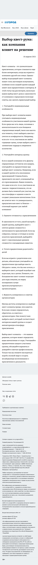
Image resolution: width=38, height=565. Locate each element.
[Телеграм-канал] (9, 396)
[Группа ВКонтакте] (3, 396)
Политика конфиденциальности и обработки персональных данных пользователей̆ (15, 419)
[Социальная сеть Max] (3, 400)
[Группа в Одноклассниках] (6, 396)
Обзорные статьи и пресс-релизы (11, 380)
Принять (31, 33)
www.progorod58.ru (17, 439)
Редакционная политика (9, 411)
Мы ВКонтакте (5, 28)
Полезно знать (6, 384)
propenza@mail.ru (7, 447)
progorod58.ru (7, 474)
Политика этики (6, 415)
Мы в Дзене (24, 28)
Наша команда (6, 424)
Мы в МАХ (15, 28)
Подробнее (6, 533)
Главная (4, 431)
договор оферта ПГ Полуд (9, 516)
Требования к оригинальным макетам (13, 407)
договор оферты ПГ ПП (9, 518)
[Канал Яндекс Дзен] (12, 396)
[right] (36, 28)
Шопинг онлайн (6, 377)
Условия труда (6, 428)
